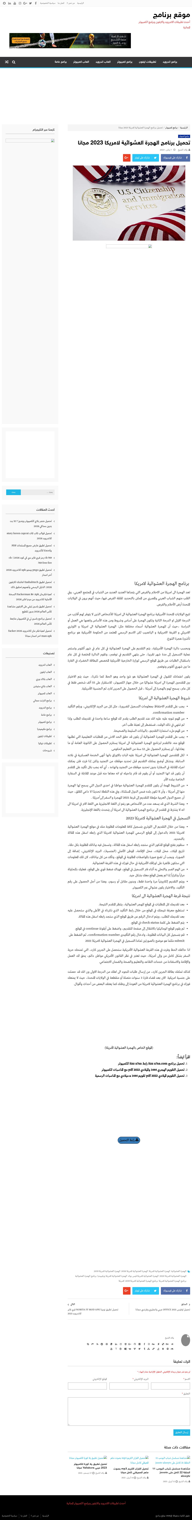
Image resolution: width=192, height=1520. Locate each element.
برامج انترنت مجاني (42, 700)
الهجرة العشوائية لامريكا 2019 (107, 1271)
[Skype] (87, 1344)
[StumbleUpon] (148, 1349)
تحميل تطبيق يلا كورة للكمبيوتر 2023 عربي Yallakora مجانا (90, 1466)
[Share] (92, 1344)
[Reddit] (101, 1344)
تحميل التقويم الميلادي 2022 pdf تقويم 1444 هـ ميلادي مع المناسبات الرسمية (139, 1076)
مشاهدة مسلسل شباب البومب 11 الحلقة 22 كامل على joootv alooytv (171, 1472)
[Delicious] (162, 1344)
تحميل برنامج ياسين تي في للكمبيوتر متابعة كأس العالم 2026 (31, 621)
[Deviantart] (158, 1344)
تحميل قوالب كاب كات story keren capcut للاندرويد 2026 (29, 536)
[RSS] (97, 1344)
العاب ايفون (46, 672)
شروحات (47, 750)
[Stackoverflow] (158, 1349)
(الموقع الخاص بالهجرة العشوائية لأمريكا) (129, 1048)
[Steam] (153, 1349)
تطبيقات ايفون (147, 62)
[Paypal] (111, 1344)
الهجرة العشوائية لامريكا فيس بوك (143, 1276)
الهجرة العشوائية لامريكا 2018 (134, 1271)
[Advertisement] (96, 96)
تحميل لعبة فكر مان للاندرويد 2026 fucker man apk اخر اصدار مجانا (30, 633)
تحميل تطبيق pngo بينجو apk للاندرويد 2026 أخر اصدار (29, 572)
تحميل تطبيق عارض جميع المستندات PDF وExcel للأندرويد (32, 548)
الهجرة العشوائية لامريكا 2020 (173, 1276)
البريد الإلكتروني (140, 1379)
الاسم (186, 1379)
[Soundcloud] (172, 1349)
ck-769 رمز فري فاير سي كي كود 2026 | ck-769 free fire (30, 560)
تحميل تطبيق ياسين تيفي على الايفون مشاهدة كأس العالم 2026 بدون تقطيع (29, 609)
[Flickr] (139, 1344)
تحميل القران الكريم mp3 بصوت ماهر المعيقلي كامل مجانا (130, 1470)
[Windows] (125, 1349)
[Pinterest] (106, 1344)
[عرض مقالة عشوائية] (6, 62)
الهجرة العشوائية (178, 1271)
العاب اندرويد (103, 62)
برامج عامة (61, 62)
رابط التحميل (127, 1140)
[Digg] (153, 1344)
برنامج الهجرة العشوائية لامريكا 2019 (141, 1281)
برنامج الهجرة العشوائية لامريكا (172, 1281)
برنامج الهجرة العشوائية (86, 1276)
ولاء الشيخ (183, 149)
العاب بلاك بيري (44, 679)
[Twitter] (139, 1349)
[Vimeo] (134, 1349)
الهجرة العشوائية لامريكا (159, 1271)
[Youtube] (111, 1349)
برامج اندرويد (170, 62)
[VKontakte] (130, 1349)
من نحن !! (71, 3)
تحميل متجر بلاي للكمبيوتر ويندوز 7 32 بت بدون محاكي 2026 (31, 523)
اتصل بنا (61, 3)
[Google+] (130, 1344)
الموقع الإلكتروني (100, 1379)
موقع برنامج (171, 15)
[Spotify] (167, 1349)
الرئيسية (80, 3)
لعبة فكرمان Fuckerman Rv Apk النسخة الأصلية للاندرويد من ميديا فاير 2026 (30, 597)
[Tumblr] (144, 1349)
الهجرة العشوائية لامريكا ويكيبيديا (112, 1276)
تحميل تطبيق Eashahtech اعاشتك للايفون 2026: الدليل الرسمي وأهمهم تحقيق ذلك (30, 584)
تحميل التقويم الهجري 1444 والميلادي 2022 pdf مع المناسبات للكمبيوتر (143, 1070)
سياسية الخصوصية (47, 3)
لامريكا (121, 1281)
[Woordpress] (120, 1349)
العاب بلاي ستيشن (42, 686)
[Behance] (167, 1344)
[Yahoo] (115, 1349)
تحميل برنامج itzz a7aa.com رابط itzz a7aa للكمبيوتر (151, 1064)
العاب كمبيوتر (81, 62)
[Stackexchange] (162, 1349)
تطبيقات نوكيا (45, 743)
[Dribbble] (148, 1344)
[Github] (134, 1344)
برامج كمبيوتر (124, 62)
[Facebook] (144, 1344)
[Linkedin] (115, 1344)
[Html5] (125, 1344)
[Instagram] (120, 1344)
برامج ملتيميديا (44, 729)
